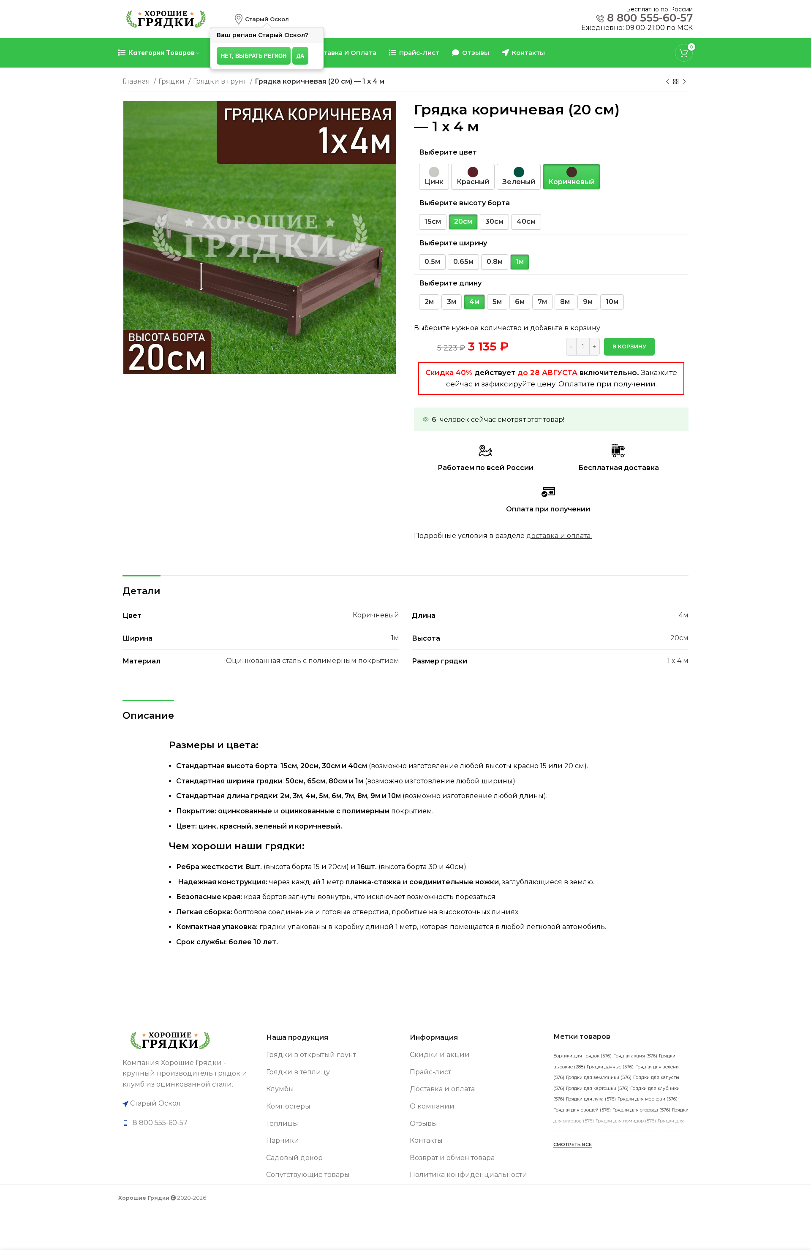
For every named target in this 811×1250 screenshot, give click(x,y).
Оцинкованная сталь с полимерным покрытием (312, 661)
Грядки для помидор (626, 1121)
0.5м (432, 262)
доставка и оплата (558, 536)
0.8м (495, 262)
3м (451, 302)
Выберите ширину (453, 243)
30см (494, 221)
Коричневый (571, 182)
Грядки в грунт (220, 81)
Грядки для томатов (611, 1131)
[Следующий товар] (684, 82)
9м (588, 302)
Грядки (172, 81)
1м (520, 262)
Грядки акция (635, 1056)
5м (497, 302)
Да (300, 56)
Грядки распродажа (638, 1153)
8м (565, 302)
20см (463, 221)
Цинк (434, 182)
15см (433, 221)
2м (429, 302)
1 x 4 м (678, 661)
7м (542, 302)
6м (520, 302)
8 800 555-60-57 (650, 18)
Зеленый (518, 182)
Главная (137, 81)
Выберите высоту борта (464, 203)
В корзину (629, 346)
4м (474, 302)
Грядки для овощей (582, 1110)
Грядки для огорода (641, 1110)
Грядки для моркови (648, 1099)
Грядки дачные (610, 1067)
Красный (473, 182)
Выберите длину (450, 283)
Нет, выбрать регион (253, 56)
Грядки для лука (591, 1099)
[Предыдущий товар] (667, 82)
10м (612, 302)
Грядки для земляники (598, 1077)
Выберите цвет (448, 152)
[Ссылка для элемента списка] (190, 1122)
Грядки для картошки (597, 1088)
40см (526, 221)
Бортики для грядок (582, 1056)
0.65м (463, 262)
